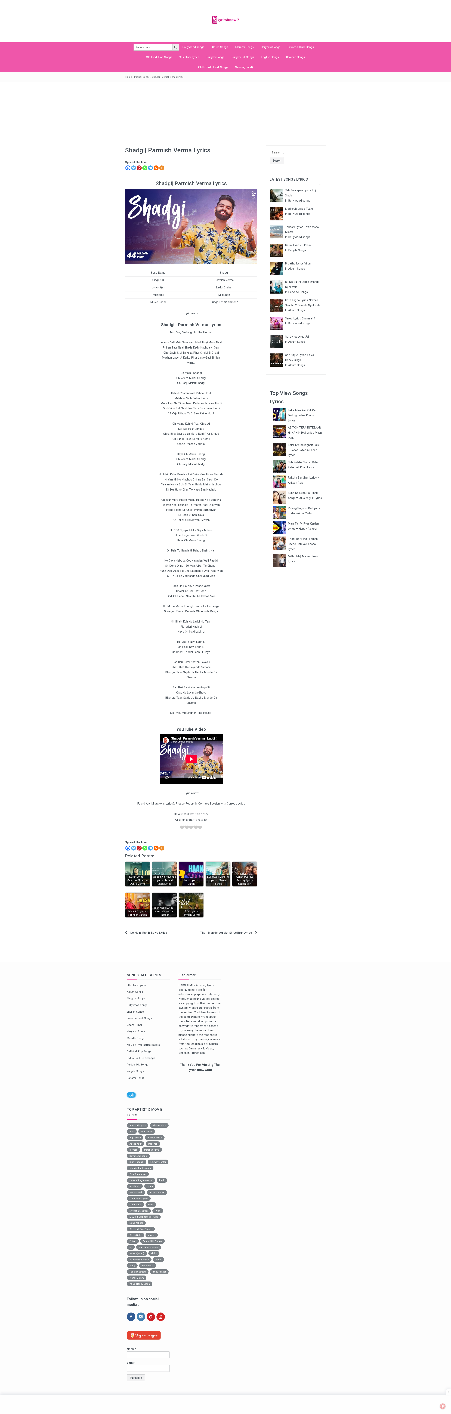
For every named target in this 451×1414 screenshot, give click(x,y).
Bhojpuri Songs (295, 57)
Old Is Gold (135, 1235)
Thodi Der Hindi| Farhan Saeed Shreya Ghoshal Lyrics (303, 544)
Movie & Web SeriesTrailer (143, 1217)
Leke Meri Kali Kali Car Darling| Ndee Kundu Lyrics (302, 415)
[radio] (182, 828)
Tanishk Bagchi (137, 1271)
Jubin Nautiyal (157, 1192)
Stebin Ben (147, 1265)
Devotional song (138, 1156)
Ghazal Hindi (134, 1025)
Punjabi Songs (215, 57)
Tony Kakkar (159, 1271)
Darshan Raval (151, 1149)
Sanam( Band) (244, 67)
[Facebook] (127, 167)
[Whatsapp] (144, 167)
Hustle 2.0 (134, 1186)
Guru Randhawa (137, 1174)
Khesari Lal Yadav (138, 1210)
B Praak (133, 1149)
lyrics (158, 1210)
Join (131, 1095)
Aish (131, 1131)
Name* (131, 1349)
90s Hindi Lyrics (189, 57)
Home (128, 77)
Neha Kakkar (136, 1223)
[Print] (156, 167)
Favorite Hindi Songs (301, 47)
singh (159, 1259)
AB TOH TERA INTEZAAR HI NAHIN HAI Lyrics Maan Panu (305, 432)
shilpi (154, 1253)
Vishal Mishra (136, 1278)
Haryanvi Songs (270, 47)
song (132, 1265)
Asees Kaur (135, 1143)
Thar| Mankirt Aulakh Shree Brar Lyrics (226, 932)
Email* (131, 1362)
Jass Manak (136, 1192)
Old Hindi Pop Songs (159, 57)
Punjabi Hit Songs (242, 57)
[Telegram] (150, 167)
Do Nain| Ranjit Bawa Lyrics (148, 932)
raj (130, 1247)
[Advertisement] (225, 108)
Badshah (153, 1143)
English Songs (270, 57)
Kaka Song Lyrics (138, 1198)
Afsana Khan (159, 1125)
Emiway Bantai (158, 1162)
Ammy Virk (146, 1131)
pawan (151, 1235)
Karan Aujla (135, 1204)
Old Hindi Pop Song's (140, 1229)
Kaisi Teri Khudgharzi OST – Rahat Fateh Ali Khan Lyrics (304, 450)
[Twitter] (133, 167)
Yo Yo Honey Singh (139, 1284)
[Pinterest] (139, 167)
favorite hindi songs (140, 1168)
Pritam (132, 1241)
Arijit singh (135, 1137)
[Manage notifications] (443, 1406)
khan (150, 1204)
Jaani (150, 1186)
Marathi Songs (244, 47)
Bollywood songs (193, 47)
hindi (162, 1180)
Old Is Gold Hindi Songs (213, 67)
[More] (161, 167)
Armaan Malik (154, 1137)
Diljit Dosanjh (136, 1162)
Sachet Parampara (148, 1247)
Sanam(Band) (136, 1253)
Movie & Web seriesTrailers (143, 1044)
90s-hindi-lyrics (137, 1125)
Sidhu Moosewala (139, 1259)
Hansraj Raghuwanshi (141, 1180)
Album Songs (219, 47)
